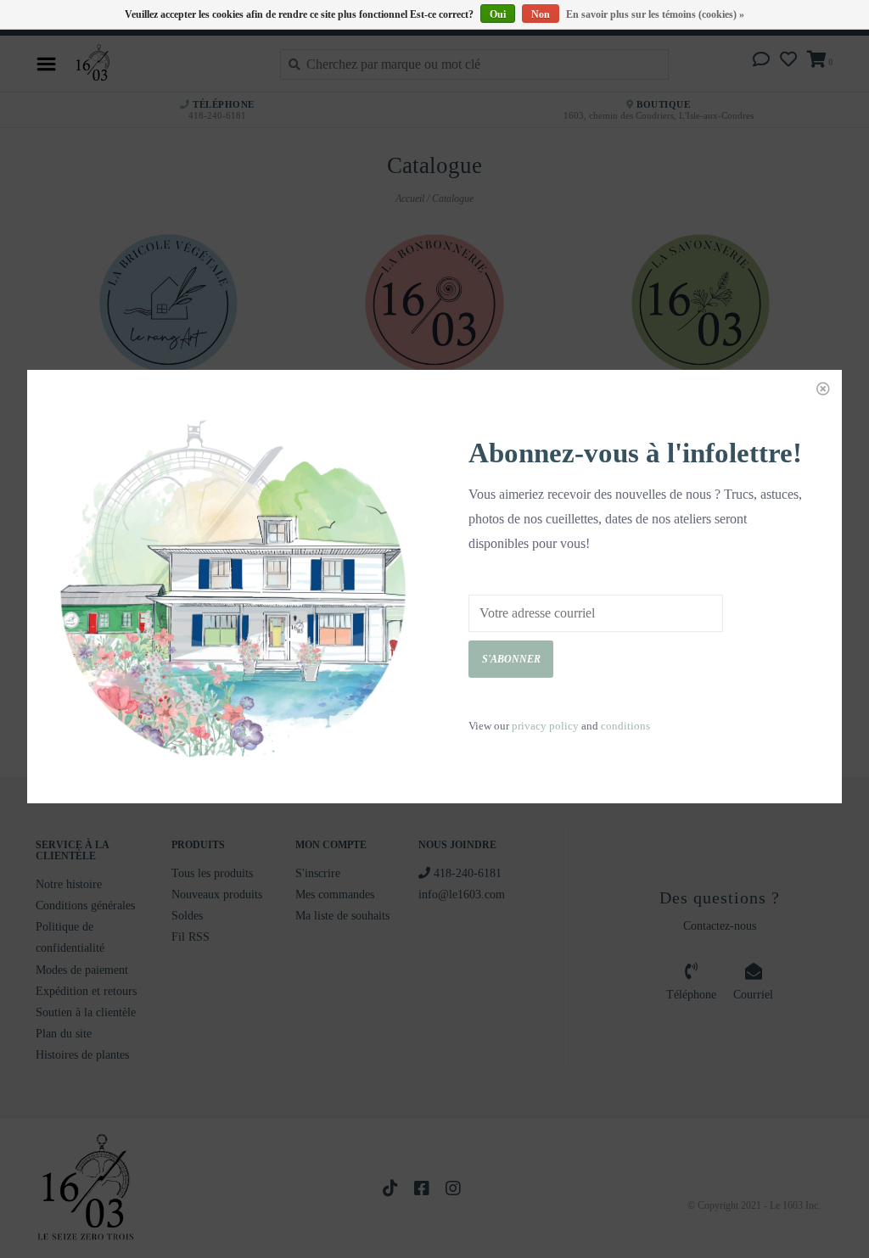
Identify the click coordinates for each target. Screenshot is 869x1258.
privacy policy (545, 725)
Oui (498, 14)
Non (540, 14)
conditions (625, 725)
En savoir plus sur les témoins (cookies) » (655, 14)
